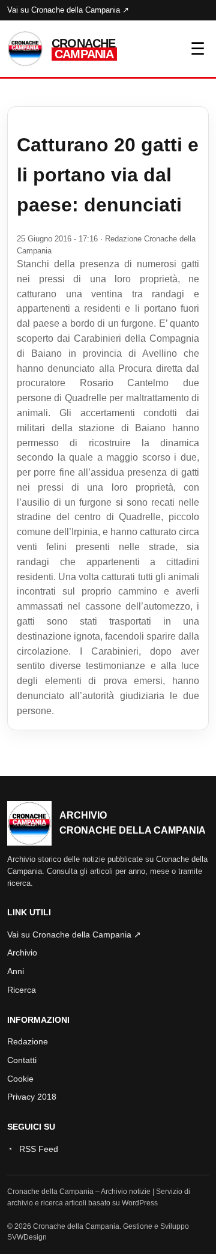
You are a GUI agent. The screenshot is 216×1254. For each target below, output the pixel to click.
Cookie (20, 1078)
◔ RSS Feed (32, 1149)
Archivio (22, 952)
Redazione (27, 1041)
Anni (15, 971)
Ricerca (21, 990)
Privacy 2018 (31, 1096)
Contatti (22, 1060)
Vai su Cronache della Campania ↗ (68, 9)
